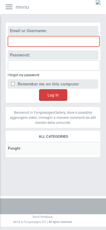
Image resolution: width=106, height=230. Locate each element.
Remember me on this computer (47, 84)
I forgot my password (23, 74)
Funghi (14, 148)
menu (22, 6)
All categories (53, 136)
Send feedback (43, 217)
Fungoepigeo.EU (35, 222)
